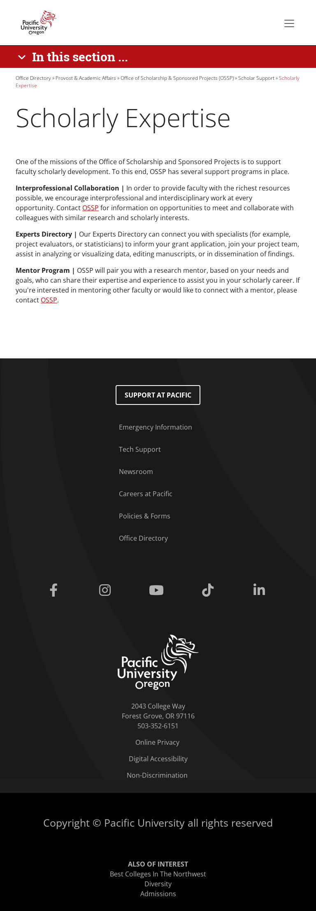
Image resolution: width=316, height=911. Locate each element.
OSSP (90, 207)
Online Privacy (157, 742)
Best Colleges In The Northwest (158, 873)
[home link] (158, 661)
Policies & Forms (144, 516)
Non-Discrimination (157, 775)
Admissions (158, 893)
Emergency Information (155, 427)
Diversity (158, 883)
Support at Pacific (158, 395)
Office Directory (33, 77)
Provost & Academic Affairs (86, 77)
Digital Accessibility (158, 758)
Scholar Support (256, 77)
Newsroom (136, 471)
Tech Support (140, 449)
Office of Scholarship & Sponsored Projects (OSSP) (177, 77)
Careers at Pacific (145, 493)
